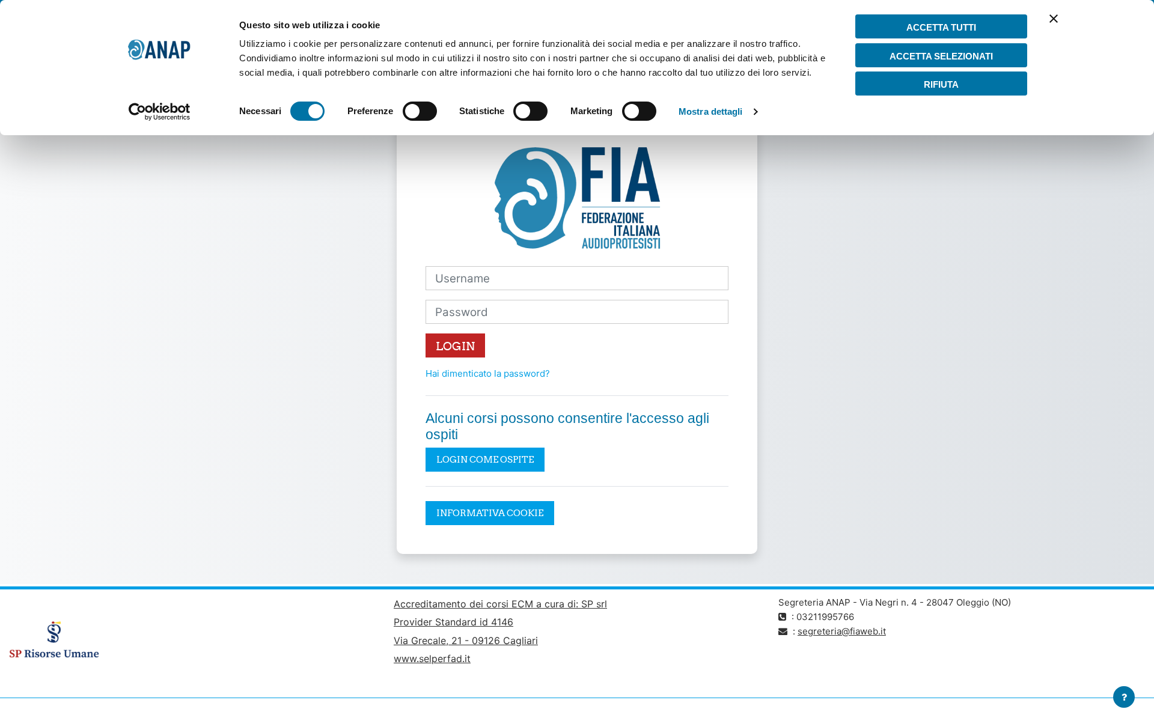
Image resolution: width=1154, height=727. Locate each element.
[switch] (420, 111)
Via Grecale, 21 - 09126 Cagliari (466, 640)
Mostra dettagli (711, 111)
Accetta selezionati (941, 56)
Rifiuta (941, 84)
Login (455, 346)
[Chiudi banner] (1053, 26)
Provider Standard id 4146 (453, 622)
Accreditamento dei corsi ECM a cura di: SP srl (500, 604)
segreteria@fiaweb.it (842, 631)
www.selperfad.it (432, 658)
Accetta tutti (941, 27)
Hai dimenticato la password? (488, 373)
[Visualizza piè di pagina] (1124, 697)
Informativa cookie (489, 513)
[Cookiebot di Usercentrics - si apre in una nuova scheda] (159, 112)
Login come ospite (485, 459)
